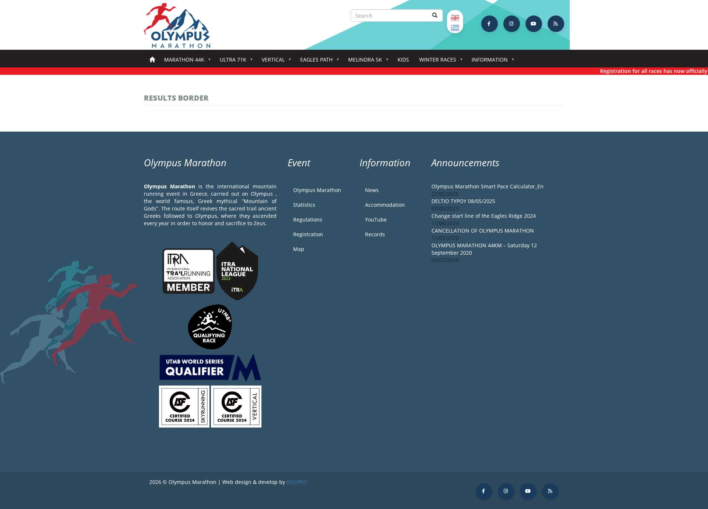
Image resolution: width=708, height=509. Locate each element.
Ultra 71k (230, 61)
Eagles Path (314, 61)
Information (487, 61)
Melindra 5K (362, 61)
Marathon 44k (181, 61)
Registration (308, 234)
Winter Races (435, 61)
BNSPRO (297, 481)
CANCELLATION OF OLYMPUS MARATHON (482, 230)
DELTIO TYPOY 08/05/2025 (463, 201)
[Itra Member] (189, 270)
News (372, 190)
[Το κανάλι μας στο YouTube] (533, 23)
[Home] (181, 25)
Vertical (271, 61)
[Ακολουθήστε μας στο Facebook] (489, 23)
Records (375, 234)
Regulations (307, 219)
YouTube (376, 219)
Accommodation (385, 204)
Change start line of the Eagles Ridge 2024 (483, 215)
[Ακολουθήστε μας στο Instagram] (511, 23)
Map (298, 248)
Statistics (304, 204)
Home (152, 60)
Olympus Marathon (317, 190)
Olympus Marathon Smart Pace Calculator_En (487, 186)
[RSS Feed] (556, 23)
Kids (403, 59)
